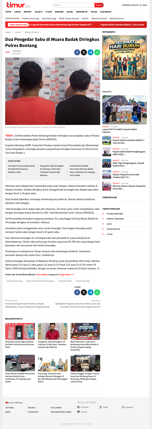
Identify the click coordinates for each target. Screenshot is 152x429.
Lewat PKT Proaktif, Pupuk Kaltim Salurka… (119, 130)
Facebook (84, 407)
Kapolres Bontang (15, 281)
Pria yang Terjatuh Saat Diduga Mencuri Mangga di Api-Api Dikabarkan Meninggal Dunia (52, 377)
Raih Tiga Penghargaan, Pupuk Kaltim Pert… (128, 164)
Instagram (129, 407)
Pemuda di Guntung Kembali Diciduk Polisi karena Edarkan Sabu (21, 169)
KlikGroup (33, 412)
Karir (7, 412)
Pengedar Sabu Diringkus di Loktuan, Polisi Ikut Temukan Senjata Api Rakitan (52, 344)
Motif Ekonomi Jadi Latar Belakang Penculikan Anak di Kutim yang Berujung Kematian (84, 345)
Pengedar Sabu (65, 281)
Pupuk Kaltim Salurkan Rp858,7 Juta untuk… (128, 141)
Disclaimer (56, 407)
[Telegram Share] (91, 52)
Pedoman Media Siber (61, 412)
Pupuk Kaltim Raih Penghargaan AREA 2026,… (129, 153)
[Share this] (77, 52)
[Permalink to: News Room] (8, 52)
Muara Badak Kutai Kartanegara (40, 281)
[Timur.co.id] (18, 4)
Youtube (83, 412)
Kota (109, 224)
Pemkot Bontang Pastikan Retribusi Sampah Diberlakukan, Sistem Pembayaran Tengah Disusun (27, 303)
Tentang (9, 407)
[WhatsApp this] (97, 52)
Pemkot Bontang (115, 219)
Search (99, 5)
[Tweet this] (84, 52)
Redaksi (31, 407)
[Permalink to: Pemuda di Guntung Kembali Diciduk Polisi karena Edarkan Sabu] (20, 331)
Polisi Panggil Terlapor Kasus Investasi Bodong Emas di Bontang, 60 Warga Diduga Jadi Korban (85, 377)
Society (106, 91)
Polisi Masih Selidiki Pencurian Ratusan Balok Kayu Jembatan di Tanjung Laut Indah (20, 377)
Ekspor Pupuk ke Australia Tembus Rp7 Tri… (126, 176)
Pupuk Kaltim (113, 229)
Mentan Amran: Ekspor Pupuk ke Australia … (129, 187)
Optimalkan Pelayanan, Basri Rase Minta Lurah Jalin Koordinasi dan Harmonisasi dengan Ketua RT (77, 303)
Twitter (105, 407)
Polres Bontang (83, 281)
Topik (110, 234)
